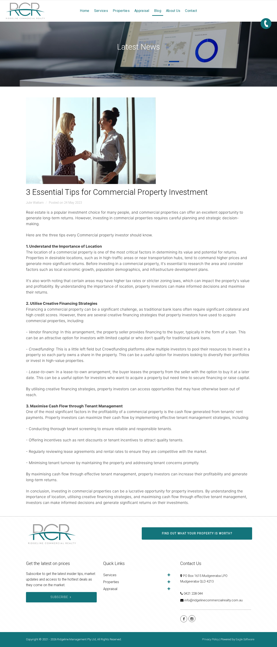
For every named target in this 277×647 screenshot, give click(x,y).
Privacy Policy (210, 639)
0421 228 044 (193, 593)
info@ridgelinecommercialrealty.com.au (213, 600)
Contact (191, 11)
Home (84, 11)
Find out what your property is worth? (197, 533)
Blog (157, 11)
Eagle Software (245, 639)
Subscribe (59, 597)
